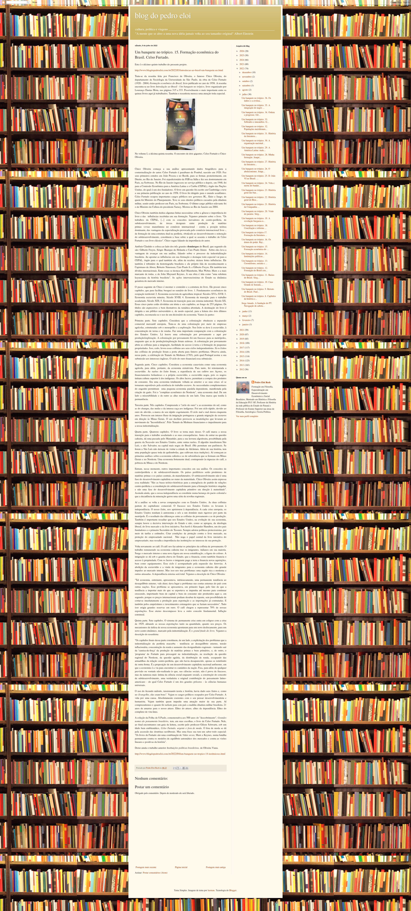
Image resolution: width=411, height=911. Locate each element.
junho (245, 311)
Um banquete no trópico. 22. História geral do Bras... (259, 198)
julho (245, 94)
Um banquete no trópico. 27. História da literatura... (259, 163)
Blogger (232, 890)
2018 (242, 343)
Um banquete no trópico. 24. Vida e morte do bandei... (258, 184)
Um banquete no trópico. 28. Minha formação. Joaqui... (258, 156)
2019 (242, 338)
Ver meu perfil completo (247, 416)
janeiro (245, 324)
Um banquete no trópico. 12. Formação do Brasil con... (255, 269)
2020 (242, 334)
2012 (242, 369)
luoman (211, 890)
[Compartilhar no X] (180, 768)
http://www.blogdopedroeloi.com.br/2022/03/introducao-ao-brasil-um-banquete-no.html (179, 70)
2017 (242, 347)
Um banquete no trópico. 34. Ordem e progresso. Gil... (258, 113)
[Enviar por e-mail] (174, 768)
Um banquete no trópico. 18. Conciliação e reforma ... (255, 227)
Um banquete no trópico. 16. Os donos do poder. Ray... (256, 241)
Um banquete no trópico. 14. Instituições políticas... (255, 255)
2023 (242, 64)
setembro (246, 85)
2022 (242, 68)
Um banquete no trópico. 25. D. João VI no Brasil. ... (258, 177)
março (245, 315)
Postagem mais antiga (216, 867)
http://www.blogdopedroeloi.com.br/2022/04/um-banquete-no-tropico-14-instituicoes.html (180, 753)
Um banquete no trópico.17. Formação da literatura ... (254, 234)
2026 (242, 50)
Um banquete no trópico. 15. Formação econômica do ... (255, 248)
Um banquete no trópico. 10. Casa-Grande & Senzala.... (257, 283)
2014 (242, 360)
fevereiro (246, 320)
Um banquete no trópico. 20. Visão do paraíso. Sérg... (258, 212)
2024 (242, 59)
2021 (242, 329)
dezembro (247, 72)
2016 (242, 351)
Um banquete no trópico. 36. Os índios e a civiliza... (256, 99)
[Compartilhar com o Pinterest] (186, 768)
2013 (242, 364)
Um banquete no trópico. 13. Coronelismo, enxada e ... (255, 262)
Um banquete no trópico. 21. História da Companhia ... (259, 205)
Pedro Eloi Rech (263, 382)
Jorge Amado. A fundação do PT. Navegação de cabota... (257, 304)
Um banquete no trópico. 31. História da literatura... (259, 135)
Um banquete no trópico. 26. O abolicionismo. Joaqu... (256, 170)
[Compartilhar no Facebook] (183, 768)
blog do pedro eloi (163, 15)
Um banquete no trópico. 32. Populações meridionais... (255, 128)
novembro (247, 76)
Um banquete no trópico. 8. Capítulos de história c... (259, 297)
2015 (242, 356)
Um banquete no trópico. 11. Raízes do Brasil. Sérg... (258, 276)
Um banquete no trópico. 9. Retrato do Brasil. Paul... (258, 290)
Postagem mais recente (146, 867)
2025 (242, 55)
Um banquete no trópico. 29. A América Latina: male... (256, 149)
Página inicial (181, 867)
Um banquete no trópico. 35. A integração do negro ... (256, 106)
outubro (246, 81)
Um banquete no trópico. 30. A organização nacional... (256, 142)
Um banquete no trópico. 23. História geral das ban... (259, 191)
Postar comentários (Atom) (155, 872)
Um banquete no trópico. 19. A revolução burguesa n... (256, 219)
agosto (245, 89)
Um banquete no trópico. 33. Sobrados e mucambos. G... (255, 120)
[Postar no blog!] (177, 768)
